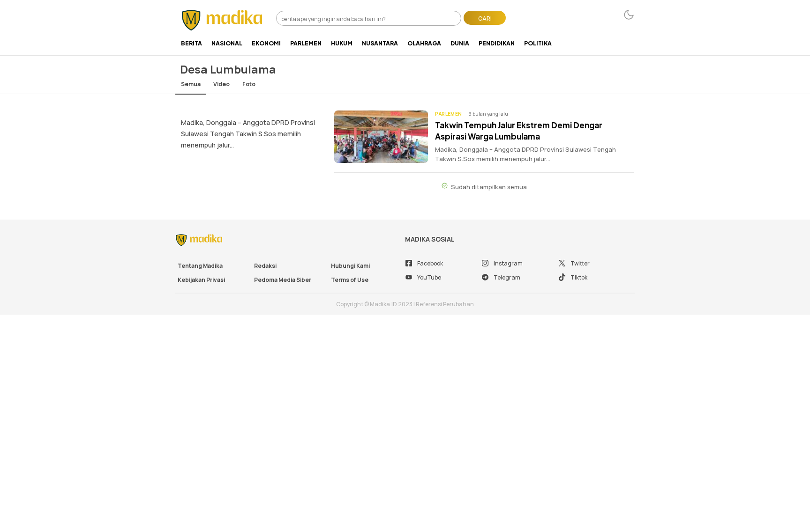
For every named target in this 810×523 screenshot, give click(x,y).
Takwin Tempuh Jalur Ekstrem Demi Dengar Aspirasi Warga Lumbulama (518, 130)
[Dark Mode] (629, 15)
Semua (191, 84)
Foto (248, 84)
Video (221, 84)
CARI (485, 18)
